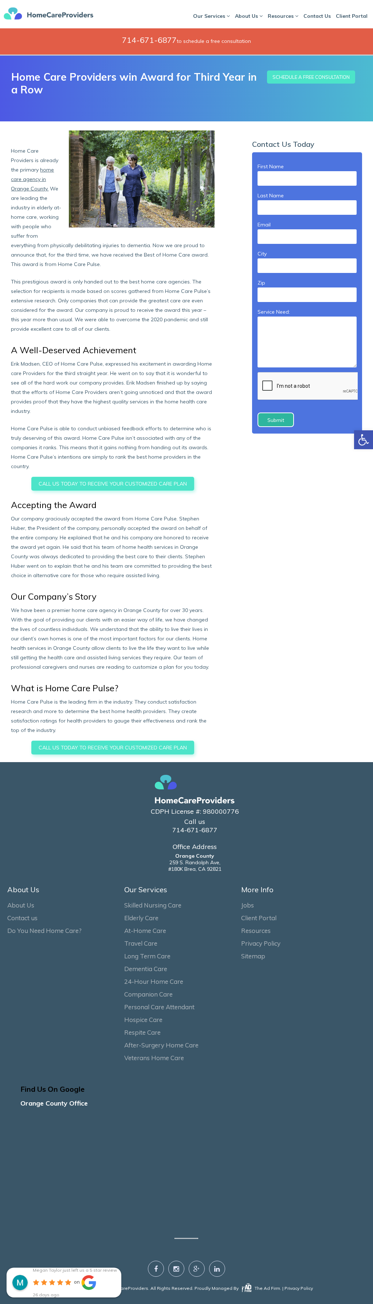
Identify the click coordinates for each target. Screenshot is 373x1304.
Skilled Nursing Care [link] (152, 905)
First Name (271, 166)
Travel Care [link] (140, 943)
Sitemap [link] (253, 956)
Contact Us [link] (317, 16)
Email (264, 224)
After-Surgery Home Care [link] (161, 1045)
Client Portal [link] (352, 16)
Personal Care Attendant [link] (159, 1007)
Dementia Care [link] (145, 969)
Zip (261, 282)
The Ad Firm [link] (267, 1288)
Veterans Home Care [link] (154, 1058)
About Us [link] (247, 16)
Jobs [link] (247, 905)
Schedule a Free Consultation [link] (311, 77)
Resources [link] (281, 16)
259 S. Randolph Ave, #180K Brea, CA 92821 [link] (194, 862)
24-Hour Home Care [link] (153, 981)
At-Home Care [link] (145, 930)
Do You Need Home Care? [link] (44, 930)
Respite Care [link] (142, 1032)
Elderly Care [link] (141, 918)
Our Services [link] (210, 16)
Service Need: (274, 312)
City (262, 253)
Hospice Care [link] (143, 1019)
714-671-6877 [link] (149, 40)
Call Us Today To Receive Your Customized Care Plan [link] (113, 483)
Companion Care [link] (148, 994)
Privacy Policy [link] (260, 943)
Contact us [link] (22, 918)
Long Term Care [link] (147, 956)
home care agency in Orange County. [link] (32, 179)
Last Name (271, 195)
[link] (363, 439)
